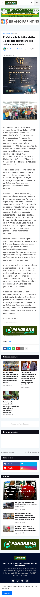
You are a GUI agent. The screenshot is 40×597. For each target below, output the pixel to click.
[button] (2, 3)
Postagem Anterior (8, 452)
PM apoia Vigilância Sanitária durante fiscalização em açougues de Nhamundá (26, 505)
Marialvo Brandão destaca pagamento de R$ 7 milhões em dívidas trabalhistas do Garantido (25, 529)
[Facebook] (5, 348)
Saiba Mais (5, 588)
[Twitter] (9, 348)
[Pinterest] (18, 348)
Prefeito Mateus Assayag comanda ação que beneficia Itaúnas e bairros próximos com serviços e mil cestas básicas (10, 377)
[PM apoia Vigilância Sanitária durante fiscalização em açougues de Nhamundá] (8, 505)
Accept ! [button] (7, 593)
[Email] (22, 348)
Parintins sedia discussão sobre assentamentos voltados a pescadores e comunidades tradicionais (11, 407)
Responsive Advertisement (20, 424)
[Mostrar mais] (26, 348)
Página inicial (7, 33)
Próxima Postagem (31, 452)
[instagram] (28, 468)
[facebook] (13, 581)
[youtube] (22, 581)
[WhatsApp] (13, 348)
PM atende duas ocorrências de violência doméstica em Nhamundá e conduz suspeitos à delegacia (19, 489)
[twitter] (28, 464)
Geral (15, 33)
